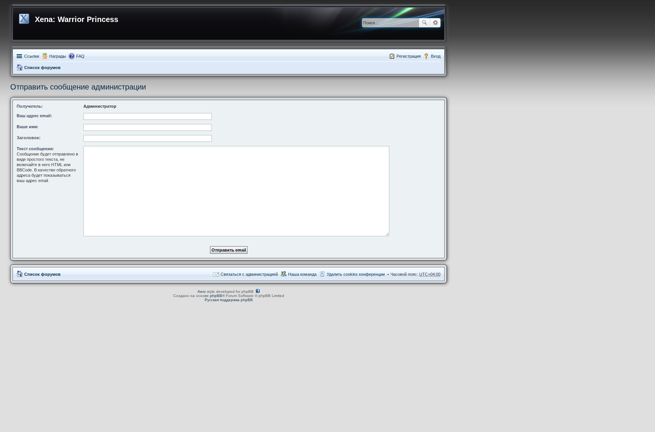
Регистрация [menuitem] (408, 56)
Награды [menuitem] (57, 56)
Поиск (424, 22)
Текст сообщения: (35, 148)
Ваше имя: (27, 126)
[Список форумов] (25, 17)
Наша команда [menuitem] (302, 274)
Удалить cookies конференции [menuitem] (356, 274)
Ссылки (31, 56)
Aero (201, 291)
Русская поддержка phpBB (229, 300)
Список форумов (42, 67)
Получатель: (30, 106)
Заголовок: (29, 137)
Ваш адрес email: (34, 115)
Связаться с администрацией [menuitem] (249, 274)
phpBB (216, 296)
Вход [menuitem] (435, 56)
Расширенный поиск (435, 22)
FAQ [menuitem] (80, 56)
